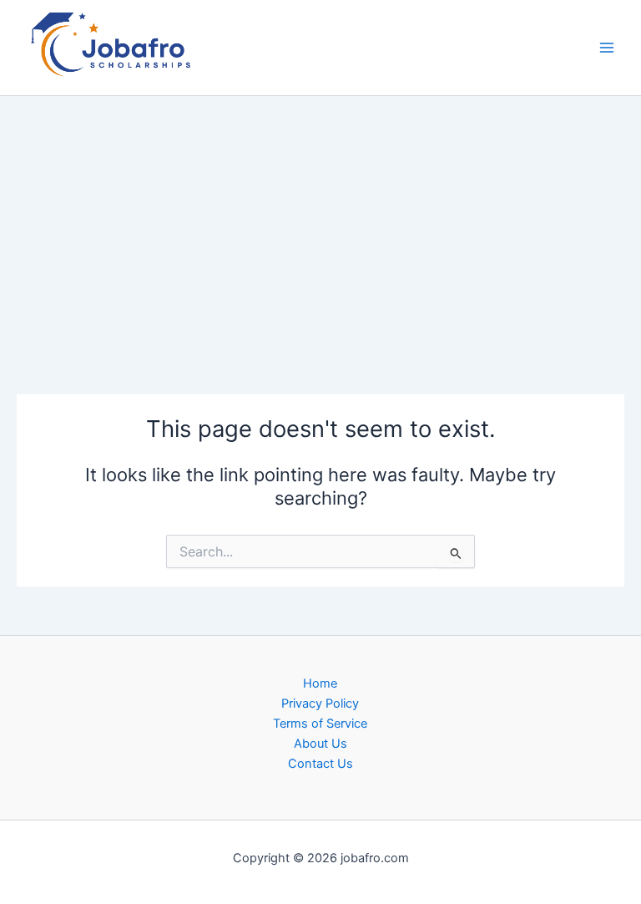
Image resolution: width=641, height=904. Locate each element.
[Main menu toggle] (606, 47)
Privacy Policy (320, 703)
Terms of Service (320, 723)
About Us (320, 743)
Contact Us (320, 763)
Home (320, 683)
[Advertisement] (320, 220)
